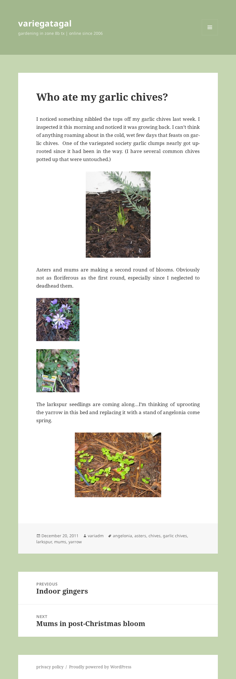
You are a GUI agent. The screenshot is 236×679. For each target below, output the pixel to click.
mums (60, 541)
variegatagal (45, 23)
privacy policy (50, 667)
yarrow (75, 541)
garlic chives (175, 535)
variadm (96, 535)
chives (155, 535)
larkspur (44, 541)
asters (140, 535)
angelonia (122, 535)
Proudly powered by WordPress (100, 667)
